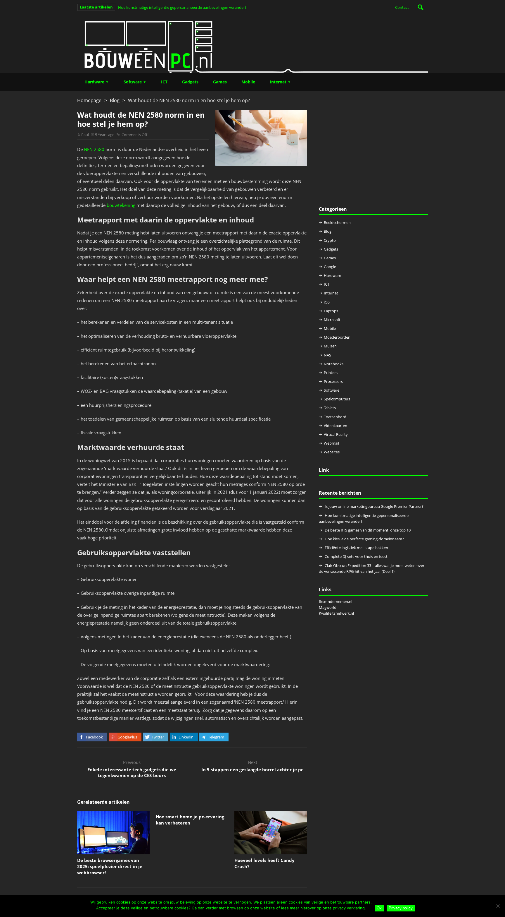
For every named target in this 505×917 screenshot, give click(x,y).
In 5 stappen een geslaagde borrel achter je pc (252, 769)
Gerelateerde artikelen (103, 802)
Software (133, 82)
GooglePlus (127, 737)
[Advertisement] (373, 151)
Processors (333, 381)
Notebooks (333, 363)
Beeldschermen (337, 222)
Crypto (330, 240)
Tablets (330, 407)
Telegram (216, 737)
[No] (498, 906)
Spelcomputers (337, 399)
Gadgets (190, 82)
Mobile (248, 82)
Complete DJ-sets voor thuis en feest (356, 556)
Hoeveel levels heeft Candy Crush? (264, 863)
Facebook (94, 737)
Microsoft (332, 319)
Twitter (158, 737)
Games (220, 82)
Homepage (89, 100)
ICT (164, 82)
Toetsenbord (335, 416)
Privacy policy (401, 908)
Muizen (330, 346)
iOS (327, 302)
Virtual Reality (336, 434)
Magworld (327, 607)
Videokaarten (335, 425)
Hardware (94, 82)
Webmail (331, 443)
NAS (327, 355)
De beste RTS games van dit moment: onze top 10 (368, 530)
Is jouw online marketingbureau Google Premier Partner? (374, 506)
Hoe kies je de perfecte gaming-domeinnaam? (364, 538)
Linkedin (186, 737)
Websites (332, 452)
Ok (379, 908)
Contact (402, 7)
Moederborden (337, 337)
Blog (115, 100)
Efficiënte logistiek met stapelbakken (357, 547)
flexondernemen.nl (335, 601)
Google (330, 266)
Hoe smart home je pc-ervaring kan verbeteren (190, 820)
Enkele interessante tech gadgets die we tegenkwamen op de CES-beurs (131, 772)
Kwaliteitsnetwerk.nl (336, 613)
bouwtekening (121, 205)
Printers (331, 372)
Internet (278, 82)
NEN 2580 (94, 149)
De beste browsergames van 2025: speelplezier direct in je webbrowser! (109, 866)
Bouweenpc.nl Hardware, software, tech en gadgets (252, 44)
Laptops (331, 310)
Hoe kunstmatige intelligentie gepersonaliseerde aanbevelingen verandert (182, 7)
